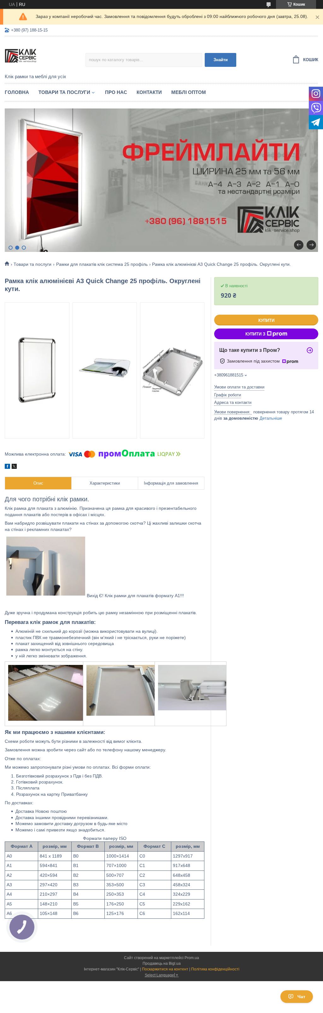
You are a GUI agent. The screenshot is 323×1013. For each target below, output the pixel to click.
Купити (266, 320)
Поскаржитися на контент (165, 969)
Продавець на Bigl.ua (162, 963)
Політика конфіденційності (215, 969)
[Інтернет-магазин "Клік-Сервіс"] (45, 55)
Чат (301, 996)
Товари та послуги (64, 92)
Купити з (255, 334)
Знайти (221, 59)
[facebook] (7, 467)
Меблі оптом (188, 92)
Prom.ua (192, 958)
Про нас (116, 92)
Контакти (149, 92)
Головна (17, 92)
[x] (14, 467)
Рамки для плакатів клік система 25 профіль (102, 264)
